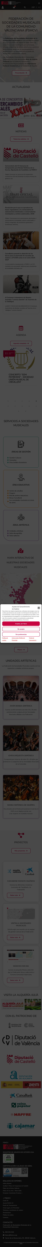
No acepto (21, 629)
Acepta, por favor (21, 624)
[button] (39, 608)
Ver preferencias (21, 634)
